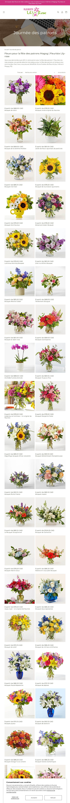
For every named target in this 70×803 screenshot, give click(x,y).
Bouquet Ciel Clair (11, 187)
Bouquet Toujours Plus (43, 378)
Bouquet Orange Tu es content (15, 762)
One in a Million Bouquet (43, 263)
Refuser (53, 798)
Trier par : (20, 72)
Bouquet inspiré (40, 494)
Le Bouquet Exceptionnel (13, 532)
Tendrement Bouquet (42, 301)
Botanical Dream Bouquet (44, 225)
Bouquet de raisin (11, 110)
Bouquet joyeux (10, 723)
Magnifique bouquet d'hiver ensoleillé (17, 456)
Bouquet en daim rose (12, 339)
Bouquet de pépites (42, 685)
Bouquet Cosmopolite (42, 339)
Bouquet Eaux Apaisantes (44, 609)
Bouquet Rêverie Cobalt (13, 301)
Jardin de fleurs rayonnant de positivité (48, 148)
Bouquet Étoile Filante (12, 494)
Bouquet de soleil (11, 647)
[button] (4, 12)
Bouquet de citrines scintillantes (46, 647)
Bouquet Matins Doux (12, 570)
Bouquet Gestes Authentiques (45, 762)
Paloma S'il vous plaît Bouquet (46, 570)
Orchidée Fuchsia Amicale (14, 378)
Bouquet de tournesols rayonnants (47, 187)
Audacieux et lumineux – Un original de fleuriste (18, 417)
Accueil (7, 49)
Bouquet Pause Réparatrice (14, 685)
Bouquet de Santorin (42, 723)
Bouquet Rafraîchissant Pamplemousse (48, 456)
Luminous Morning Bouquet (14, 263)
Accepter (34, 798)
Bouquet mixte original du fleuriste (47, 110)
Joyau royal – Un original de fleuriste (17, 609)
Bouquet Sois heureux (12, 225)
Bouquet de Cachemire (43, 532)
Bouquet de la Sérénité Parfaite (15, 148)
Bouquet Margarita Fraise (44, 416)
